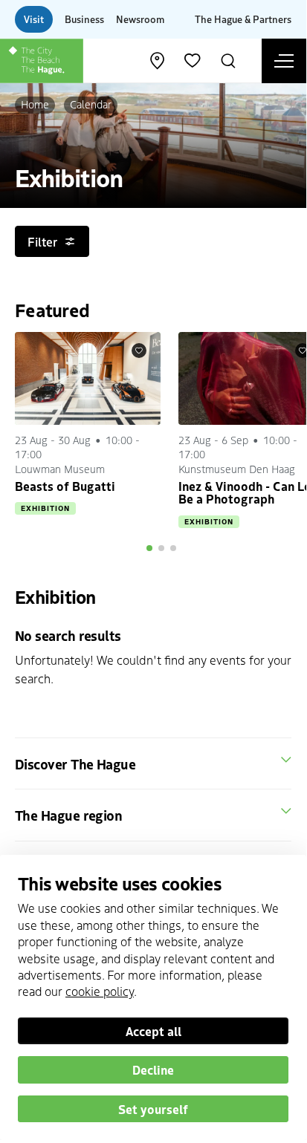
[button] (149, 548)
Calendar (91, 104)
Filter (42, 241)
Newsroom (140, 19)
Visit (34, 19)
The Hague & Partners (243, 19)
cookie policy (99, 991)
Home (35, 104)
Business (84, 19)
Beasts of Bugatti (65, 486)
